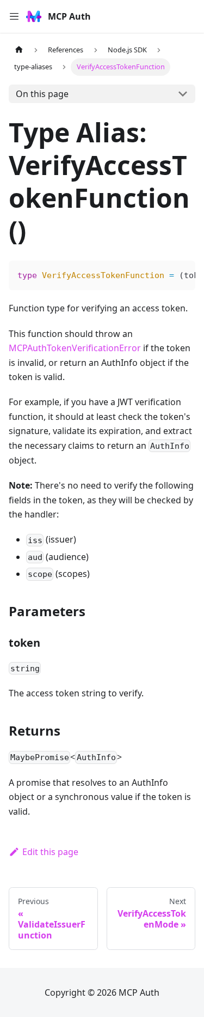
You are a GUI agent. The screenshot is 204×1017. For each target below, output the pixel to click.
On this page (42, 94)
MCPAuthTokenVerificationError (75, 348)
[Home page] (19, 49)
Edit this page (50, 852)
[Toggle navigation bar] (14, 16)
